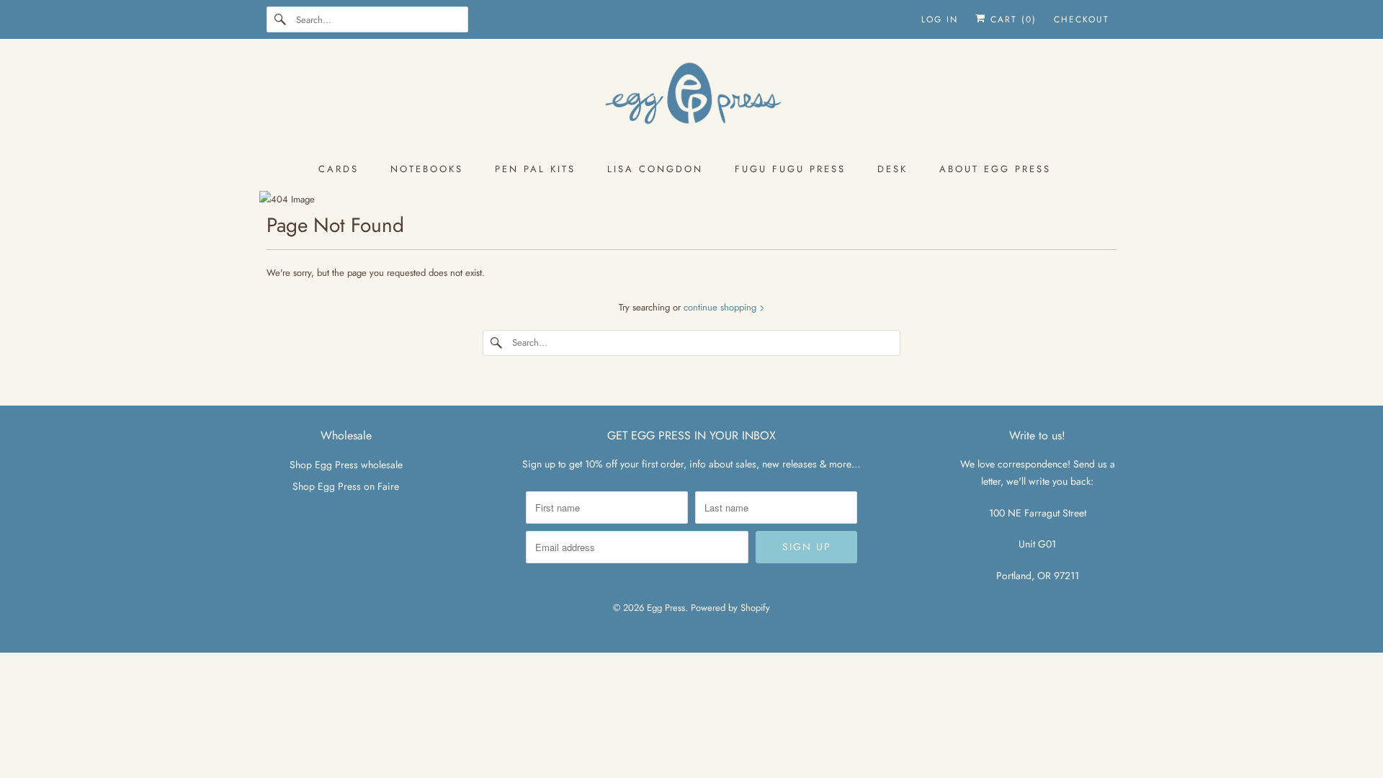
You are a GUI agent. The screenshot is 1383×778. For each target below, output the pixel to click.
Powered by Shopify (730, 607)
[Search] (281, 19)
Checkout (1081, 19)
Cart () (1011, 19)
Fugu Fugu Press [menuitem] (790, 169)
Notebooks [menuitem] (426, 169)
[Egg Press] (691, 100)
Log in (939, 19)
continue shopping (721, 307)
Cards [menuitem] (338, 169)
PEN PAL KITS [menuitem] (535, 169)
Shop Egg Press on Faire (345, 486)
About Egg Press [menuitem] (995, 169)
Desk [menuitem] (892, 169)
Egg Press (666, 607)
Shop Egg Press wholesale (346, 464)
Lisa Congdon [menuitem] (655, 169)
